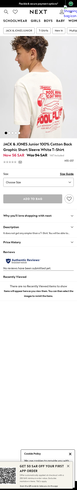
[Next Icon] (38, 12)
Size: (6, 174)
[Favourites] (15, 11)
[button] (6, 133)
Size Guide (67, 174)
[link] (6, 11)
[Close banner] (67, 465)
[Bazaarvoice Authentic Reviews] (23, 261)
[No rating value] (10, 162)
